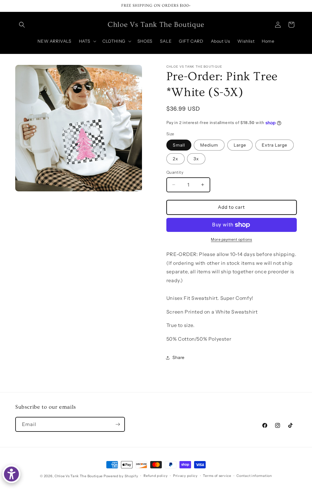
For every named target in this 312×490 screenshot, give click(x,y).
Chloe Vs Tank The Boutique (79, 476)
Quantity (174, 172)
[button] (22, 24)
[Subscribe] (117, 424)
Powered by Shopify (121, 476)
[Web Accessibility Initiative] (11, 474)
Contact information (254, 476)
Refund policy (156, 476)
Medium (209, 145)
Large (240, 145)
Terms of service (217, 476)
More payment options (231, 239)
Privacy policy (185, 476)
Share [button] (178, 357)
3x (196, 159)
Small (179, 145)
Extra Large (274, 145)
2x (175, 159)
